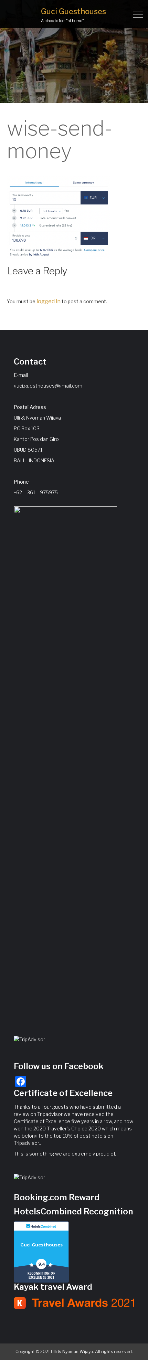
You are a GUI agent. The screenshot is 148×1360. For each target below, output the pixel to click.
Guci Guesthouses (73, 11)
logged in (48, 301)
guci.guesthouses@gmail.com (48, 386)
